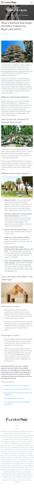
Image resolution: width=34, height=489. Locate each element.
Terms (17, 425)
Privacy (17, 428)
